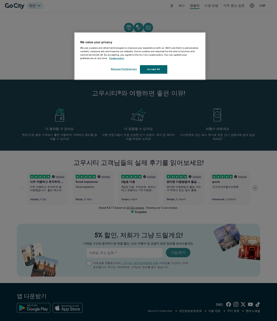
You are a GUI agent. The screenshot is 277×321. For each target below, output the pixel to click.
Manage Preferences (124, 69)
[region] (140, 56)
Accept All (153, 69)
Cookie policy (116, 58)
